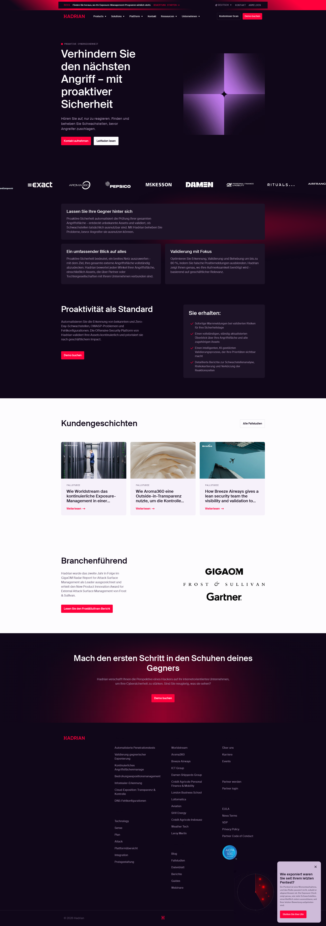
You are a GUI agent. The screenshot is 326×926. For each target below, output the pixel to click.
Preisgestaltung (124, 862)
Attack (119, 841)
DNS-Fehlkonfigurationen (130, 801)
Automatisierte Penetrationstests (135, 748)
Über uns (228, 748)
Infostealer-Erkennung (128, 783)
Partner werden (231, 781)
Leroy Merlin (179, 833)
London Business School (186, 792)
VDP (225, 822)
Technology (122, 821)
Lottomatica (178, 799)
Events (226, 761)
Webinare (177, 887)
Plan (117, 834)
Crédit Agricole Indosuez (186, 820)
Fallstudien (178, 860)
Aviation (176, 806)
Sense (118, 828)
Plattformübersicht (126, 848)
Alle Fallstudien (252, 423)
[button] (224, 5)
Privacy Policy (230, 829)
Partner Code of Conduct (237, 836)
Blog (174, 854)
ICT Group (177, 768)
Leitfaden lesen (106, 141)
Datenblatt (177, 867)
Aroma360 (178, 754)
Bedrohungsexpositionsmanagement (137, 776)
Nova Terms (229, 815)
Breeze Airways (181, 761)
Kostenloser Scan (228, 16)
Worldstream (179, 748)
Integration (121, 855)
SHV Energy (178, 813)
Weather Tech (179, 826)
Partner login (230, 788)
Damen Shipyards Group (186, 775)
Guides (175, 881)
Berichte (176, 874)
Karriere (227, 754)
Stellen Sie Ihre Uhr (293, 914)
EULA (225, 809)
